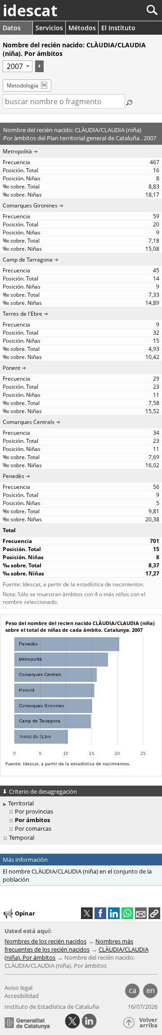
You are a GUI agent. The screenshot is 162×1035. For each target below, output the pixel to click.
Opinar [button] (25, 913)
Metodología (22, 85)
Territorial (21, 803)
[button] (154, 913)
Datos (12, 27)
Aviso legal (18, 988)
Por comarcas (33, 828)
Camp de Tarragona (28, 259)
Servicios (49, 27)
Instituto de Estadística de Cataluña (51, 1007)
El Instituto (118, 27)
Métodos (82, 27)
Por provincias (34, 811)
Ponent (11, 368)
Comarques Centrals (28, 422)
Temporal (21, 837)
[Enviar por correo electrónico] (141, 913)
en (150, 990)
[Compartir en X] (87, 913)
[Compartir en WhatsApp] (127, 913)
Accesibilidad (21, 996)
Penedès (13, 476)
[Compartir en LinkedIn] (114, 913)
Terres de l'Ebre (22, 313)
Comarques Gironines (30, 205)
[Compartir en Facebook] (100, 913)
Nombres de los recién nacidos (45, 941)
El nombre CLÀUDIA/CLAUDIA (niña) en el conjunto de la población (77, 875)
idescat (30, 10)
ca (132, 990)
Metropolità (17, 151)
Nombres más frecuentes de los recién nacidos (68, 945)
